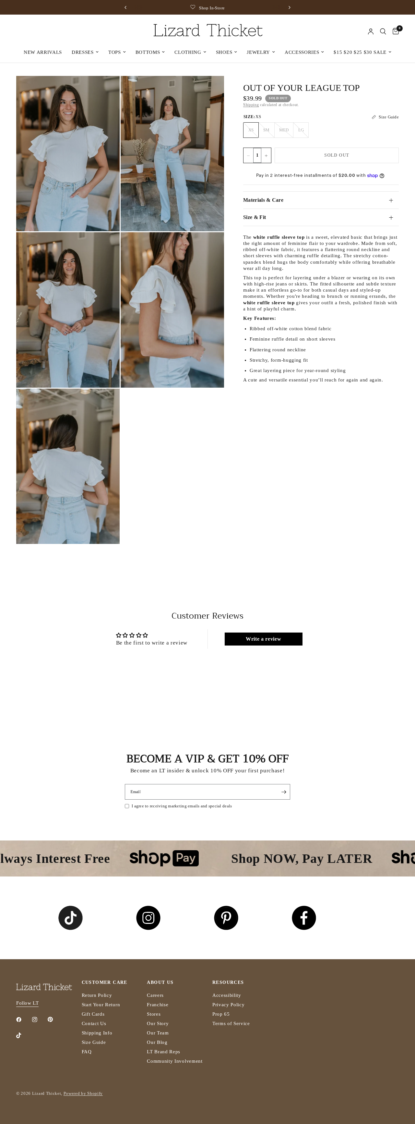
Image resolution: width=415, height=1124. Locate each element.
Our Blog (157, 1042)
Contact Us (94, 1023)
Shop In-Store (172, 8)
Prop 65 (221, 1014)
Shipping (251, 105)
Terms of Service (231, 1023)
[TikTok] (23, 1035)
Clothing (187, 52)
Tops (114, 52)
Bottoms (148, 52)
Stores (153, 1014)
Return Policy (97, 995)
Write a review (263, 639)
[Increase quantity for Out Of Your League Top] (266, 155)
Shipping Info (97, 1032)
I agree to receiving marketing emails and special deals (182, 806)
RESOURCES (228, 982)
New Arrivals (43, 52)
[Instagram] (39, 1019)
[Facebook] (23, 1019)
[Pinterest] (55, 1019)
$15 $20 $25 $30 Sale (360, 52)
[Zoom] (106, 89)
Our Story (158, 1023)
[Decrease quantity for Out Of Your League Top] (248, 155)
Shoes (224, 52)
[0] (394, 31)
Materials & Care (263, 200)
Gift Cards (93, 1014)
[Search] (383, 31)
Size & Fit (254, 217)
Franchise (157, 1004)
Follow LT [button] (27, 1003)
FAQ (87, 1051)
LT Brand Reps (163, 1051)
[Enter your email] (283, 792)
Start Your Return (101, 1004)
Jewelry (258, 52)
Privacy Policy (228, 1004)
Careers (155, 995)
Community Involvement (174, 1061)
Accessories (302, 52)
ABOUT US (160, 982)
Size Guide (94, 1042)
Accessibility (226, 995)
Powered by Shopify (83, 1093)
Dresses (83, 52)
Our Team (158, 1032)
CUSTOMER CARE (104, 982)
